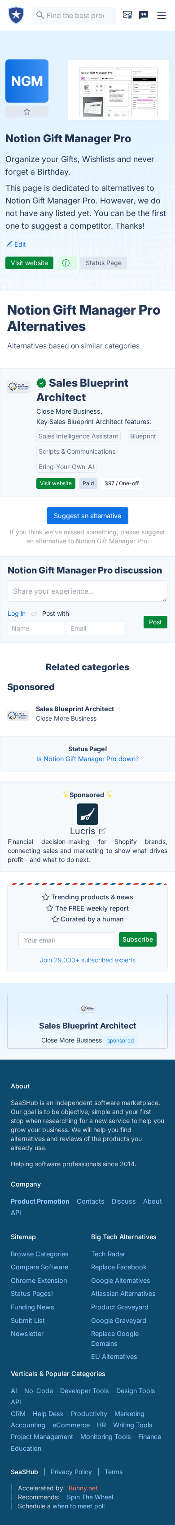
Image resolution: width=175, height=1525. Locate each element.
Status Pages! (32, 1293)
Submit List (28, 1320)
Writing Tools (133, 1425)
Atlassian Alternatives (123, 1293)
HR (101, 1425)
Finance (149, 1436)
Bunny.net (83, 1488)
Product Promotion (40, 1201)
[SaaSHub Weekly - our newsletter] (127, 15)
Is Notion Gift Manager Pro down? (87, 758)
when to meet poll (78, 1506)
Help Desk (48, 1413)
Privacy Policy (71, 1471)
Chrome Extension (39, 1280)
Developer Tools (84, 1390)
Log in (17, 613)
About (152, 1201)
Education (26, 1448)
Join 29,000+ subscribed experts (88, 960)
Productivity (89, 1413)
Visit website (29, 262)
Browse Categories (40, 1254)
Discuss (124, 1201)
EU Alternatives (114, 1356)
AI (14, 1390)
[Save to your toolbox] (26, 111)
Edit (19, 244)
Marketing (129, 1413)
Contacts (91, 1201)
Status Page (104, 262)
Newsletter (27, 1333)
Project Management (42, 1436)
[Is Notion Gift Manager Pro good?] (67, 263)
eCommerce (71, 1425)
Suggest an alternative (87, 515)
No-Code (38, 1390)
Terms (113, 1471)
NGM (27, 81)
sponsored (120, 1040)
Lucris (83, 831)
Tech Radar (108, 1254)
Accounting (28, 1425)
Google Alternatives (120, 1280)
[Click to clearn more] (87, 1021)
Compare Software (39, 1267)
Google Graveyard (118, 1320)
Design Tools (135, 1390)
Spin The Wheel (90, 1497)
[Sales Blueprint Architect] (18, 386)
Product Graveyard (120, 1307)
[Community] (144, 15)
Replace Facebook (119, 1267)
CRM (18, 1413)
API (16, 1212)
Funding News (32, 1307)
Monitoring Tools (105, 1436)
